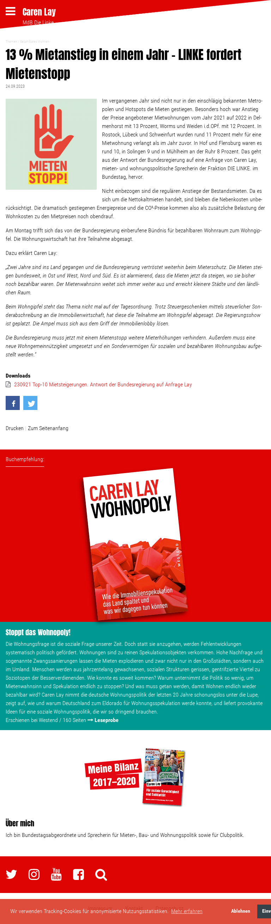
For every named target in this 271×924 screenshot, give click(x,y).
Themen (11, 41)
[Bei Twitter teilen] (30, 403)
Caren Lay (39, 12)
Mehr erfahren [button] (187, 911)
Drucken (15, 428)
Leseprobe (107, 720)
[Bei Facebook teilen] (13, 403)
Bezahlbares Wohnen (34, 41)
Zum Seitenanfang (48, 428)
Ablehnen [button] (240, 911)
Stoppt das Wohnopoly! (38, 632)
